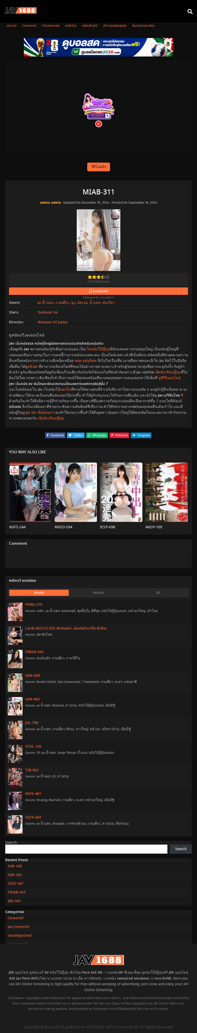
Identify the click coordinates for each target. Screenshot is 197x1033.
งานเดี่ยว (62, 302)
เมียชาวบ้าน (110, 729)
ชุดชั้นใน (83, 611)
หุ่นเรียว (108, 302)
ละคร (118, 682)
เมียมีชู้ (110, 705)
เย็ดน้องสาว (46, 412)
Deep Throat (66, 753)
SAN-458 (32, 675)
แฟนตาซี (130, 682)
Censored (15, 918)
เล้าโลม (152, 611)
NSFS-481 (33, 793)
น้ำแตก (95, 302)
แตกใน (65, 389)
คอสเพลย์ (68, 611)
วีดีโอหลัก (98, 167)
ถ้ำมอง (82, 753)
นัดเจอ (82, 302)
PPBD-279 (33, 604)
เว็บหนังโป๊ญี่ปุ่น (97, 349)
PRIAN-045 (34, 652)
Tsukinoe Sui (47, 312)
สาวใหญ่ (82, 729)
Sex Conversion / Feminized (78, 682)
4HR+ (40, 611)
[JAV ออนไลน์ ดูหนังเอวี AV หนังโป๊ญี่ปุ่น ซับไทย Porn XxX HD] (20, 12)
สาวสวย (71, 705)
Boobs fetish (46, 682)
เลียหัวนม (122, 823)
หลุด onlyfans (86, 361)
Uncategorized (19, 935)
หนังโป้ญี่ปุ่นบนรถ (114, 611)
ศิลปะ (70, 729)
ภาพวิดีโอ (73, 658)
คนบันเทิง (43, 658)
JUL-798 (31, 723)
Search (11, 842)
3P (38, 753)
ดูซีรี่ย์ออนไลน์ (169, 378)
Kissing (41, 800)
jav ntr (31, 412)
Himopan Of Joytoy (52, 322)
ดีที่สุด (95, 611)
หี (182, 395)
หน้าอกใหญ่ (136, 611)
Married (58, 705)
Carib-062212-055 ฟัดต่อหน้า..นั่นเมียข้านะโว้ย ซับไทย (65, 628)
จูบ (73, 302)
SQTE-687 (33, 817)
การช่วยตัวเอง (76, 823)
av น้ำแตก (45, 302)
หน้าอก (95, 729)
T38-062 (32, 770)
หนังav (32, 366)
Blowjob (58, 823)
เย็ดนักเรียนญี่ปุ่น (168, 372)
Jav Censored (18, 927)
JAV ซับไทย (44, 634)
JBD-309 (14, 901)
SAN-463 (32, 699)
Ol (54, 776)
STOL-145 (33, 746)
